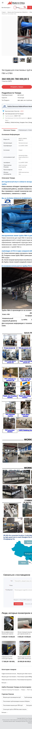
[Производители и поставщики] (16, 3)
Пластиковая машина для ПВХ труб (13, 705)
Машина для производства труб (12, 697)
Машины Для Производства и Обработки (18, 12)
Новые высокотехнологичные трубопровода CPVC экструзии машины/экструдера (9, 679)
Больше (4, 712)
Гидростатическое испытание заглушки (9, 673)
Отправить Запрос (16, 87)
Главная (4, 12)
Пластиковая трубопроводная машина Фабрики (16, 701)
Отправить (18, 604)
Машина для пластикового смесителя (9, 676)
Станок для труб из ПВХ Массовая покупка (14, 709)
